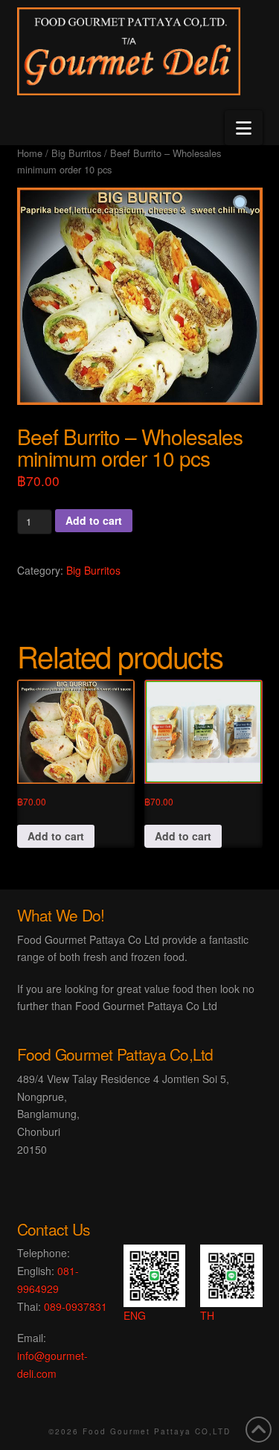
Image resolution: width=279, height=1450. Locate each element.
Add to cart (93, 520)
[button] (244, 127)
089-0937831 (75, 1306)
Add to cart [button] (56, 835)
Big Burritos (76, 153)
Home (29, 153)
